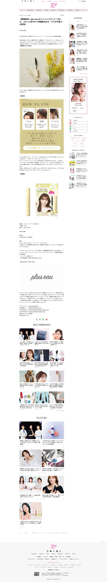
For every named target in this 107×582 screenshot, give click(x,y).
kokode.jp (49, 567)
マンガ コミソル (37, 567)
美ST (46, 564)
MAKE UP (39, 10)
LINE (74, 128)
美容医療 (51, 556)
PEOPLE (53, 10)
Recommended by (58, 410)
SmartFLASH (66, 564)
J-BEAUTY (44, 1)
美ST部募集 (83, 1)
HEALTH (70, 10)
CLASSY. (30, 564)
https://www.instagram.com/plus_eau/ (38, 309)
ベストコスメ (56, 1)
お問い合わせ (47, 559)
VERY (34, 564)
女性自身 (60, 564)
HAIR (46, 10)
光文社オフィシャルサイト (74, 559)
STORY (38, 564)
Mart (42, 564)
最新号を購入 (74, 108)
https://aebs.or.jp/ (65, 575)
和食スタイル (54, 564)
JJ (26, 564)
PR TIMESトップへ (24, 315)
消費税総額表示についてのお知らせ (53, 569)
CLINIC (77, 10)
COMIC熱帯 (72, 564)
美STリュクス (62, 1)
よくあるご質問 (40, 559)
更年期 (56, 556)
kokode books (63, 567)
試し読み (81, 108)
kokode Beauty (56, 567)
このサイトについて (31, 559)
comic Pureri (79, 564)
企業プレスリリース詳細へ (26, 313)
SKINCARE (30, 10)
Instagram (75, 120)
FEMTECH (61, 10)
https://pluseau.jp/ (33, 306)
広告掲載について (54, 559)
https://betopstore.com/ (35, 308)
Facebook (75, 131)
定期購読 (74, 110)
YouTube (75, 123)
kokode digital (70, 567)
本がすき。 (44, 567)
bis (49, 564)
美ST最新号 (49, 1)
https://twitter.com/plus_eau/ (37, 311)
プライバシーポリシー (64, 559)
